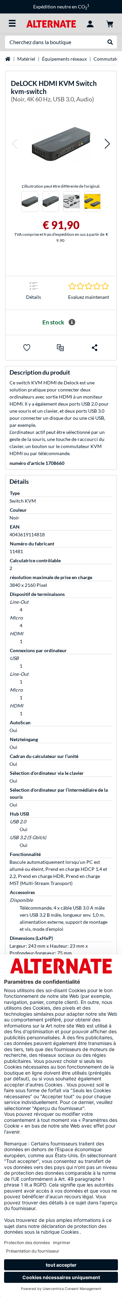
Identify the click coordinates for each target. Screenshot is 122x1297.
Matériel (26, 59)
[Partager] (94, 348)
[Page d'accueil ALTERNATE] (51, 23)
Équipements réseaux (64, 59)
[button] (15, 144)
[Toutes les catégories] (12, 23)
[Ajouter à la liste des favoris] (27, 348)
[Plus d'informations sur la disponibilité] (72, 322)
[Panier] (110, 23)
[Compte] (90, 23)
